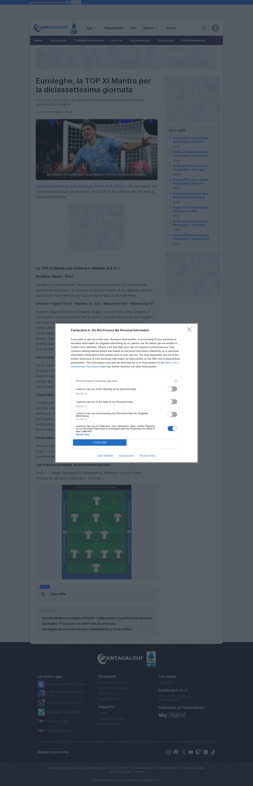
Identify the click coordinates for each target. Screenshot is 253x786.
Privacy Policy (147, 455)
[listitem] (126, 381)
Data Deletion (106, 455)
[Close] (190, 330)
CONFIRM (100, 442)
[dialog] (126, 393)
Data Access (126, 455)
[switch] (172, 388)
